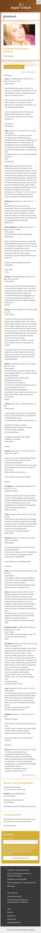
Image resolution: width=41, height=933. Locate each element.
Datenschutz (11, 919)
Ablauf (6, 796)
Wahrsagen (11, 886)
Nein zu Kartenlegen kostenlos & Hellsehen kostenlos (19, 874)
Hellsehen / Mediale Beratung (18, 870)
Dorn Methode (12, 893)
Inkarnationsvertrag (14, 896)
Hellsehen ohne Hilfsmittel (17, 879)
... (36, 79)
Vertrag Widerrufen (14, 922)
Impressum (11, 916)
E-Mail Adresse (8, 838)
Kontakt (10, 912)
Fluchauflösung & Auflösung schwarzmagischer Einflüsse (17, 901)
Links (9, 909)
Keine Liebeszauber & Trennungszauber (21, 882)
